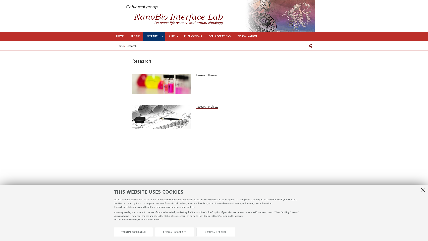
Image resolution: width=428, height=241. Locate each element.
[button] (310, 45)
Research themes (207, 75)
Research (153, 36)
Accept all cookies (215, 231)
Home (120, 36)
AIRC (172, 36)
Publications (193, 36)
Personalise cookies (174, 231)
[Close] (422, 189)
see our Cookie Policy (148, 219)
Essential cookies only (133, 231)
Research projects (207, 106)
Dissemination (247, 36)
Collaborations (220, 36)
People (135, 36)
